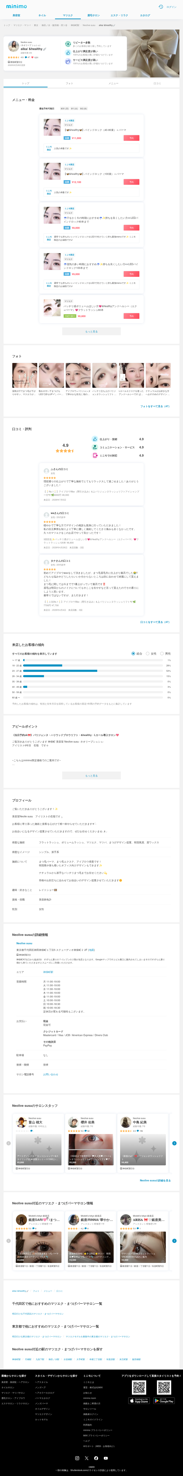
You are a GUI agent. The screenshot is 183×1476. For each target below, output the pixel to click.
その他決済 (49, 1041)
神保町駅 (75, 25)
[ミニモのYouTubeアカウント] (106, 1458)
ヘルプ (86, 1440)
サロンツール (89, 1408)
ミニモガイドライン (93, 1419)
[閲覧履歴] (161, 7)
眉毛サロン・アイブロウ (13, 1397)
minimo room (89, 1397)
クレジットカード (53, 1031)
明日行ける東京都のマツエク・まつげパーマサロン (36, 1336)
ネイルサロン (7, 1387)
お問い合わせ (50, 1074)
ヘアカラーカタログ (44, 1392)
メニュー (113, 83)
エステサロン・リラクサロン (15, 1403)
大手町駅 (80, 1359)
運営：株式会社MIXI (93, 1387)
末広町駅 (123, 1359)
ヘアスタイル (41, 1381)
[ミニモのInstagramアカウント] (77, 1459)
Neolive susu (89, 25)
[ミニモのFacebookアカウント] (96, 1459)
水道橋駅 (68, 1359)
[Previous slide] (8, 1143)
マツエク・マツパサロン (13, 1392)
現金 (45, 1021)
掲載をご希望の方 (91, 1403)
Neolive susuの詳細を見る (155, 1180)
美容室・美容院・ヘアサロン (15, 1381)
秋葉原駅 (111, 1359)
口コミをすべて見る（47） (155, 622)
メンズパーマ (41, 1403)
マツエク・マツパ (22, 25)
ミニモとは (88, 1381)
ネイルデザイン (42, 1408)
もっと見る (91, 331)
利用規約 (87, 1424)
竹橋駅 (28, 1359)
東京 (36, 25)
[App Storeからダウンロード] (139, 1401)
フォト (69, 83)
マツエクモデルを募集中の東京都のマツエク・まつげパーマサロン (98, 1336)
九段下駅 (40, 1359)
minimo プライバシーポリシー (97, 1429)
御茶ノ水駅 (54, 1359)
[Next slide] (174, 1143)
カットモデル (41, 1419)
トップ (7, 25)
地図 (91, 950)
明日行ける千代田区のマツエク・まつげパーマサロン (38, 1313)
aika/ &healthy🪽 (20, 1290)
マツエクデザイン (43, 1413)
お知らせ (87, 1392)
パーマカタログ (42, 1397)
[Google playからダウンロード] (164, 1401)
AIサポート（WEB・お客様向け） (99, 1446)
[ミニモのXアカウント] (86, 1459)
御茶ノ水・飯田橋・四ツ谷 (54, 25)
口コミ (157, 83)
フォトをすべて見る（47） (155, 406)
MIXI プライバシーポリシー (96, 1435)
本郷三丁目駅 (95, 1359)
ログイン (172, 7)
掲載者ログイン (90, 1413)
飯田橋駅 (136, 1359)
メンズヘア (40, 1387)
